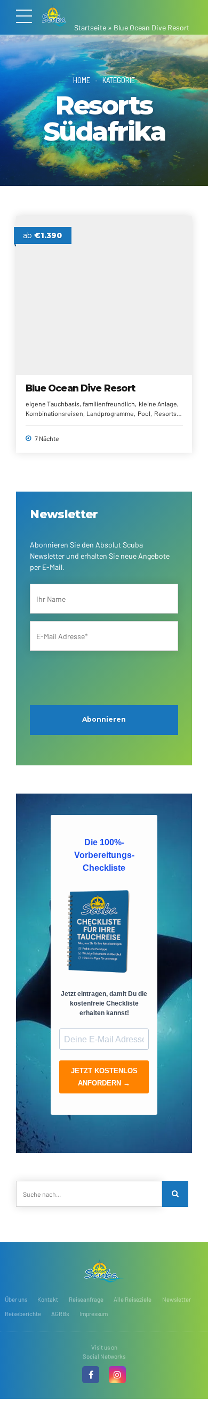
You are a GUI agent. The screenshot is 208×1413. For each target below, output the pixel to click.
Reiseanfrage (86, 1299)
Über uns (16, 1299)
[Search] (175, 1194)
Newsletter (176, 1299)
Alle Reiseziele (132, 1299)
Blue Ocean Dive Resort (80, 388)
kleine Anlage (158, 403)
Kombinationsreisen (54, 413)
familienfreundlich (109, 403)
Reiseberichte (23, 1313)
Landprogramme (110, 413)
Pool (144, 413)
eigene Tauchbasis (52, 403)
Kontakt (47, 1299)
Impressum (93, 1313)
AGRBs (60, 1313)
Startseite (90, 27)
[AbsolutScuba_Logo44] (104, 1271)
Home (81, 80)
